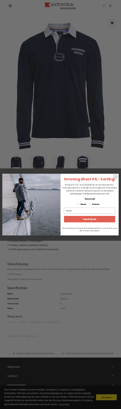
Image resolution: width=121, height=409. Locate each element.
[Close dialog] (116, 177)
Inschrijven (89, 219)
